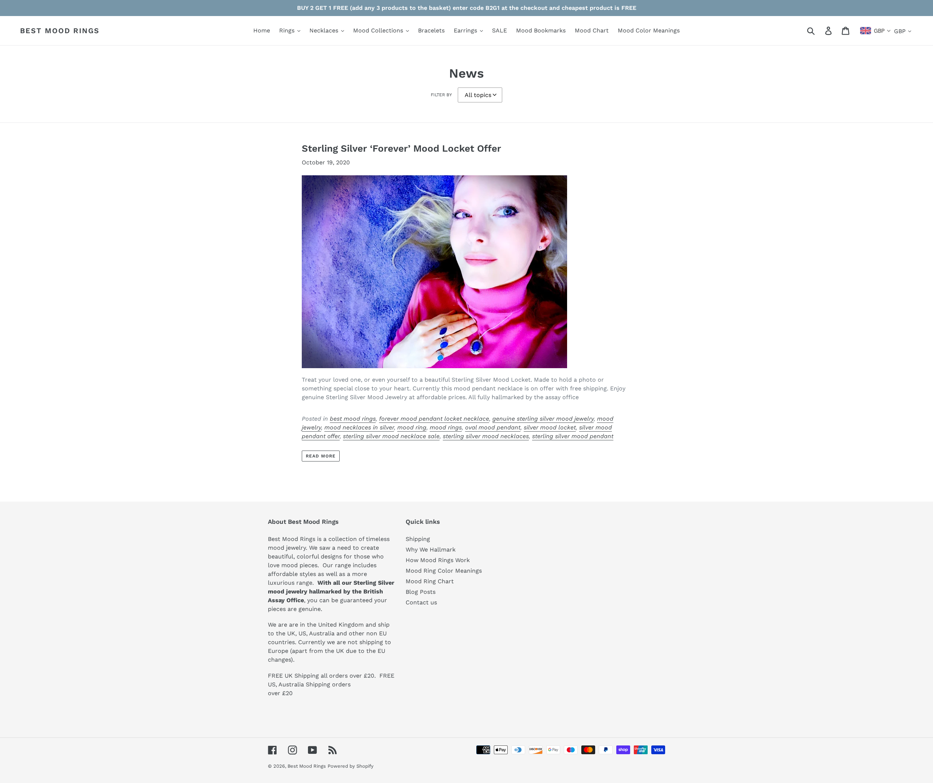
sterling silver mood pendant (572, 436)
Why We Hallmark (431, 549)
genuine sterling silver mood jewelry (543, 418)
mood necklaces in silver (359, 427)
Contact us (421, 602)
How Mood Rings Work (438, 560)
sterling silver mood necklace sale (391, 436)
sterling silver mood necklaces (486, 436)
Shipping (418, 538)
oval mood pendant (492, 427)
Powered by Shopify (351, 766)
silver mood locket (550, 427)
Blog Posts (421, 591)
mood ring (411, 427)
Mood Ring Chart (430, 581)
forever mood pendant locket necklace (434, 418)
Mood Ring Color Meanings (444, 570)
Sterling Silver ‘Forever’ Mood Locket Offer (401, 148)
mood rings (446, 427)
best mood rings (353, 418)
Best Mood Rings (59, 30)
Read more (321, 456)
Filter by (441, 94)
